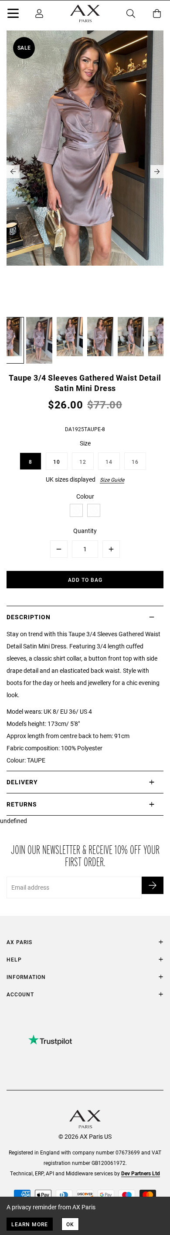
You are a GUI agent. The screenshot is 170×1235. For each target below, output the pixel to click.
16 (135, 461)
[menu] (13, 15)
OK (70, 1224)
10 (56, 461)
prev (13, 171)
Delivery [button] (22, 782)
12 (82, 461)
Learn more (29, 1224)
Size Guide (112, 479)
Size (85, 443)
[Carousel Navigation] (85, 171)
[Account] (39, 13)
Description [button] (29, 617)
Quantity (85, 530)
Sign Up (152, 885)
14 (108, 461)
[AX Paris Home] (85, 13)
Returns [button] (22, 804)
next (156, 171)
